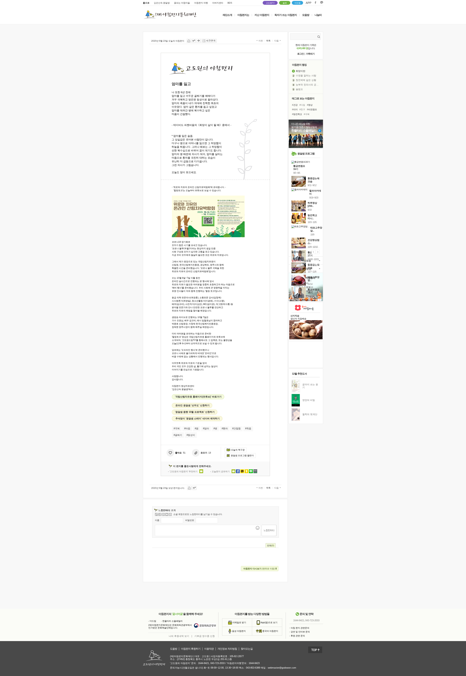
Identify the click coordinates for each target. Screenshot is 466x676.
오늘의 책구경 (238, 450)
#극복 (177, 428)
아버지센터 (217, 3)
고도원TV (270, 3)
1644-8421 (298, 620)
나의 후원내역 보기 (179, 636)
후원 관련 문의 (298, 636)
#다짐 (302, 105)
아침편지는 (243, 14)
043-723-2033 (312, 620)
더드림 (298, 3)
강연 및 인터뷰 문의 (300, 632)
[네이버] (166, 514)
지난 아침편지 (261, 14)
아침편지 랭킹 (299, 64)
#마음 (187, 428)
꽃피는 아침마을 (182, 3)
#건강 (295, 105)
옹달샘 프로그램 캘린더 (242, 455)
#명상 (310, 105)
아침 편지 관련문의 (300, 628)
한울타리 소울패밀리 (172, 621)
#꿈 (196, 428)
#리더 (295, 109)
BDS (230, 3)
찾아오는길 (247, 648)
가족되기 (310, 53)
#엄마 (206, 428)
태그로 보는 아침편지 (303, 98)
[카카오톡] (170, 514)
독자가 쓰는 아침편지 (286, 14)
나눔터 (318, 14)
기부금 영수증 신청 (204, 636)
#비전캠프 (312, 109)
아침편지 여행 (201, 3)
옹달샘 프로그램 (306, 153)
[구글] (163, 514)
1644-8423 (254, 663)
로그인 (300, 53)
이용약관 (209, 648)
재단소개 (227, 14)
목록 (268, 40)
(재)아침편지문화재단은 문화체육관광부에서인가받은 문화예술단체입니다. (170, 626)
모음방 (305, 14)
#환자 (225, 428)
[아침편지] (156, 514)
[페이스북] (159, 514)
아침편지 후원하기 (190, 648)
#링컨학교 (297, 114)
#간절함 (236, 428)
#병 (215, 428)
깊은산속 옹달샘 (162, 3)
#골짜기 (178, 435)
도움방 (173, 648)
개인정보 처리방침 (227, 648)
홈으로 (146, 3)
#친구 (302, 109)
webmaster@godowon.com (282, 667)
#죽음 (248, 428)
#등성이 (191, 435)
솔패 (285, 3)
